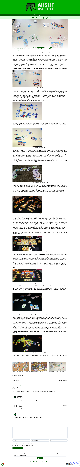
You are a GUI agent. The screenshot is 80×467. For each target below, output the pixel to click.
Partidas (21, 375)
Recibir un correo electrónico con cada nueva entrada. (24, 445)
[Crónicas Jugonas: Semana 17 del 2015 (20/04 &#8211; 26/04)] (58, 366)
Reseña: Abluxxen (15, 380)
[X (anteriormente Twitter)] (29, 17)
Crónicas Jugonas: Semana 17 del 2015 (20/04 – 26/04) (57, 371)
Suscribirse (40, 458)
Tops (45, 15)
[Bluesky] (33, 17)
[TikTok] (46, 17)
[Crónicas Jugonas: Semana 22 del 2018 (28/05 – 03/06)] (21, 366)
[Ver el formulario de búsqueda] (77, 15)
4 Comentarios (26, 50)
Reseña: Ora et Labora (63, 380)
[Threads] (43, 17)
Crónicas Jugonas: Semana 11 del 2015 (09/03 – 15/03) (39, 371)
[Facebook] (36, 17)
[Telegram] (50, 17)
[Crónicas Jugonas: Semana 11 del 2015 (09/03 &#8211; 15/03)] (39, 366)
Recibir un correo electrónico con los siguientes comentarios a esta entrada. (28, 443)
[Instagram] (40, 17)
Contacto (50, 15)
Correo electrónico (35, 440)
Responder (65, 405)
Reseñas (29, 15)
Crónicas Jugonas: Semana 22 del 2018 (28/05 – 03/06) (21, 371)
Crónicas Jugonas (38, 15)
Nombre (15, 440)
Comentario (15, 427)
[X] (30, 461)
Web (51, 440)
